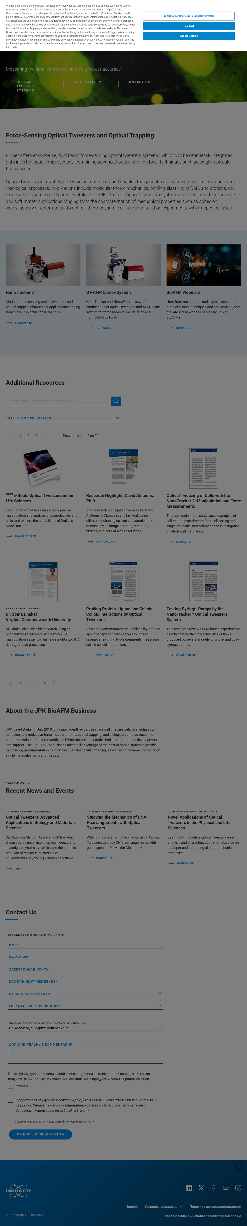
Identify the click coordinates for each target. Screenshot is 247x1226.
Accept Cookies (189, 35)
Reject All (189, 26)
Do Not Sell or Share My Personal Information (189, 15)
